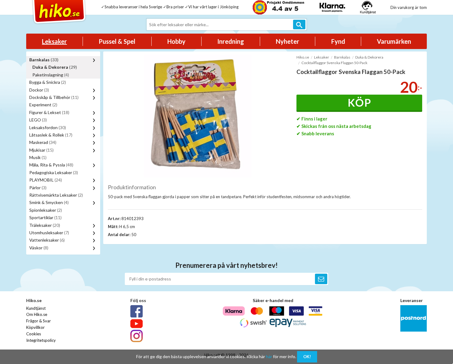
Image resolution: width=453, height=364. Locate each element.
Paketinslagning (50, 74)
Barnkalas (44, 59)
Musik (38, 157)
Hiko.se (302, 57)
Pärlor (38, 187)
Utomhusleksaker (49, 232)
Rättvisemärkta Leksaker (56, 195)
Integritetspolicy (41, 340)
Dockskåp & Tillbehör (54, 97)
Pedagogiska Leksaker (53, 172)
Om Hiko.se (36, 314)
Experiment (43, 104)
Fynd (338, 41)
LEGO (38, 119)
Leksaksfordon (47, 127)
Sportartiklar (45, 217)
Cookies (33, 333)
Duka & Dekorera (54, 67)
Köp (359, 102)
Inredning (230, 41)
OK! (307, 356)
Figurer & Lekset (49, 112)
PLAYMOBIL (45, 179)
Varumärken (394, 41)
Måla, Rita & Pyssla (51, 164)
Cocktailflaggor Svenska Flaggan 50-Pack (334, 62)
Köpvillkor (35, 327)
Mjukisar (41, 150)
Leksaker (54, 41)
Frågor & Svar (38, 320)
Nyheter (287, 41)
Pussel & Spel (117, 41)
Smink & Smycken (49, 202)
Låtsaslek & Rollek (50, 134)
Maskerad (42, 142)
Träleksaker (44, 225)
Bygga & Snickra (47, 82)
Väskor (38, 247)
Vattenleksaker (47, 240)
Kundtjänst (36, 308)
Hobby (176, 41)
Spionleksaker (45, 210)
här (269, 356)
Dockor (39, 89)
